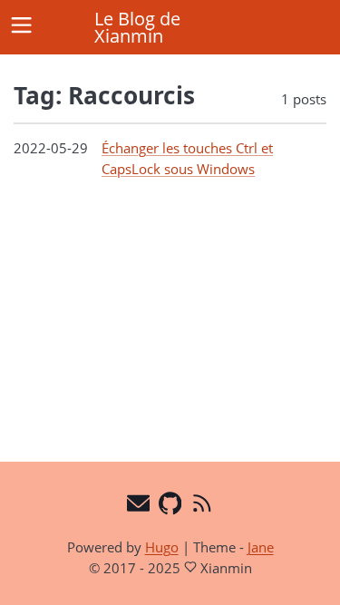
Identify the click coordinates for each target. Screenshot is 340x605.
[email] (138, 506)
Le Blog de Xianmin (137, 27)
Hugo (162, 547)
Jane (261, 547)
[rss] (202, 506)
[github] (170, 506)
